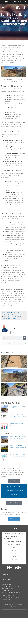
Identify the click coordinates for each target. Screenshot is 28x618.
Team (14, 553)
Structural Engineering (10, 318)
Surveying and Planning (14, 541)
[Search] (24, 338)
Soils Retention (16, 316)
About (14, 547)
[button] (25, 2)
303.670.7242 (6, 590)
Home (4, 28)
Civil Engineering (8, 314)
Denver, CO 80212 (7, 588)
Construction (18, 314)
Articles (9, 28)
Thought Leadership (14, 544)
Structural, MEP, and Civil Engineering (12, 537)
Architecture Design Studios (14, 533)
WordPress (14, 606)
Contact (14, 559)
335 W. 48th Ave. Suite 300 (11, 586)
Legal (14, 608)
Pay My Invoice (14, 563)
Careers (14, 556)
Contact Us (14, 494)
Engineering (7, 316)
